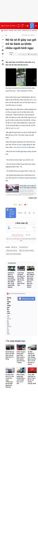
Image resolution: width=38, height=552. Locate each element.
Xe (6, 35)
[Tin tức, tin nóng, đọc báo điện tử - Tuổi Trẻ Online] (2, 25)
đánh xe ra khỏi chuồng (26, 250)
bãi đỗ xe (14, 247)
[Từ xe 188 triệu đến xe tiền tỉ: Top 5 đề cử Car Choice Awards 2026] (32, 370)
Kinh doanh (34, 30)
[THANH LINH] (7, 53)
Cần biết (18, 25)
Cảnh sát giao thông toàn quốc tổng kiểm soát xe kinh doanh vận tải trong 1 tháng (21, 357)
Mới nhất (6, 30)
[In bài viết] (2, 64)
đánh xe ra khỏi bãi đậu (13, 254)
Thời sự (19, 30)
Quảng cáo (22, 25)
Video (15, 30)
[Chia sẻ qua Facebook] (25, 212)
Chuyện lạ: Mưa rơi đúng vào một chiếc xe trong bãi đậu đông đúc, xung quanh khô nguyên (11, 280)
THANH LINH (32, 198)
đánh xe (32, 100)
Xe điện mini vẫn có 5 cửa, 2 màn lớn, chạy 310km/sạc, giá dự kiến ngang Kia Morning (10, 381)
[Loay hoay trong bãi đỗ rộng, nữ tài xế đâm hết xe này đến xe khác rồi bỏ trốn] (21, 268)
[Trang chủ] (2, 30)
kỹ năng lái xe (23, 247)
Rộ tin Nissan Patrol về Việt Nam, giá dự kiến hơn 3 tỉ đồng (10, 355)
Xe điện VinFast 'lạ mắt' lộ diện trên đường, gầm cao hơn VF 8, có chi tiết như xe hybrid (32, 358)
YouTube (13, 25)
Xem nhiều (11, 30)
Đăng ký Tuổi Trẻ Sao (32, 25)
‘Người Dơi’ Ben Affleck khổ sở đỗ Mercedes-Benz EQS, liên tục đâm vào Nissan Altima (30, 280)
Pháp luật (28, 30)
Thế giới (24, 30)
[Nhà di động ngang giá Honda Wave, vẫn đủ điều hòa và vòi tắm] (21, 370)
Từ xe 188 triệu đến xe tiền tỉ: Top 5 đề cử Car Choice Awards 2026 (32, 379)
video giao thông (11, 250)
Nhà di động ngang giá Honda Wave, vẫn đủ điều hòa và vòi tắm (21, 379)
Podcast (7, 25)
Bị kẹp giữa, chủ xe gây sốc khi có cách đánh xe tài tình (28, 187)
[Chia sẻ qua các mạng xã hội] (33, 212)
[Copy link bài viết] (29, 212)
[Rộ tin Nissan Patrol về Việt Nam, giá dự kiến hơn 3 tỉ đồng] (10, 347)
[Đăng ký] (26, 299)
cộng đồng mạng (18, 147)
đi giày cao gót (14, 128)
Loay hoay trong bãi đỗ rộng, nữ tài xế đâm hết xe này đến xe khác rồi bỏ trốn (21, 279)
